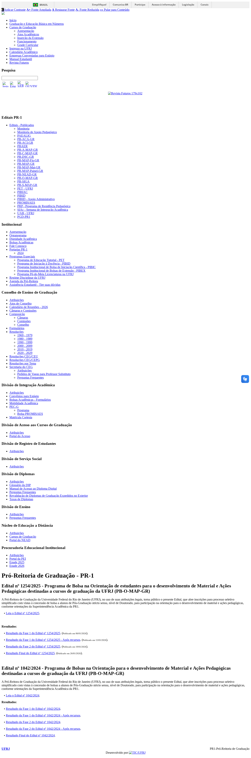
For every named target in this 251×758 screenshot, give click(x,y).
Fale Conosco (17, 246)
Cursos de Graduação (22, 27)
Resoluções (16, 331)
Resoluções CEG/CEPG (24, 360)
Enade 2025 (16, 562)
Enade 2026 (16, 565)
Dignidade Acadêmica (23, 239)
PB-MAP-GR (26, 164)
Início (12, 20)
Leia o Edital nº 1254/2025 (22, 613)
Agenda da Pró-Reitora (23, 281)
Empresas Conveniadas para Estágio (31, 55)
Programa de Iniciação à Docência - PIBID (43, 263)
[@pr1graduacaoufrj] (5, 84)
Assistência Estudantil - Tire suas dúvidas (34, 284)
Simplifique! (99, 4)
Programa (23, 410)
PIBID (21, 195)
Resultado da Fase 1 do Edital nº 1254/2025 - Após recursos (43, 639)
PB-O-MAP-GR (27, 178)
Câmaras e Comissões (22, 310)
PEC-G (14, 406)
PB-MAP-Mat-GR (28, 167)
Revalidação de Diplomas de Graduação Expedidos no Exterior (48, 495)
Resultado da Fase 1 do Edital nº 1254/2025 (33, 633)
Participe (140, 4)
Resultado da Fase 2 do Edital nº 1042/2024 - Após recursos (43, 728)
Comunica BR (120, 4)
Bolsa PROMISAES (30, 413)
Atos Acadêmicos (28, 34)
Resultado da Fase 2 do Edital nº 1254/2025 (33, 646)
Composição (17, 314)
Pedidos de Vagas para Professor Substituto (44, 374)
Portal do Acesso (19, 436)
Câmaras (22, 317)
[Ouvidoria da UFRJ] (31, 84)
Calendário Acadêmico (23, 52)
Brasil (44, 4)
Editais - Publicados (21, 125)
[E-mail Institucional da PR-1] (13, 84)
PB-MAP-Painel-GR (30, 171)
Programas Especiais (22, 256)
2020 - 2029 (24, 353)
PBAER (22, 146)
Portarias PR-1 (18, 249)
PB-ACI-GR (25, 142)
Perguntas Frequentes (30, 377)
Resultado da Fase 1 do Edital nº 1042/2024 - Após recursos (43, 715)
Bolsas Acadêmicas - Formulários (30, 399)
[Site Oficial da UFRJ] (20, 84)
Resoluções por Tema (22, 363)
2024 (20, 253)
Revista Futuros (19, 62)
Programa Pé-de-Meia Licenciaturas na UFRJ (45, 274)
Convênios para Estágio (24, 396)
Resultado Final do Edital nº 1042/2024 (30, 735)
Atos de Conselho (20, 303)
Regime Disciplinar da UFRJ (27, 277)
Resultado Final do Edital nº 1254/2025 (30, 653)
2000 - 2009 (24, 345)
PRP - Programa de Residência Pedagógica (43, 206)
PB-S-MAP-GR (27, 185)
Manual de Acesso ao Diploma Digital (33, 488)
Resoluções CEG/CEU (23, 356)
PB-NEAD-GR (27, 174)
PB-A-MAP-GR (27, 149)
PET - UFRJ (25, 188)
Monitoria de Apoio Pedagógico (37, 132)
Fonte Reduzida (87, 9)
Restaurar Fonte (63, 9)
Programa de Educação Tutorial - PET (41, 260)
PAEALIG (24, 135)
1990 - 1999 (24, 342)
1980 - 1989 (24, 338)
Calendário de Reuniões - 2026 (28, 307)
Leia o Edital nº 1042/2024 (22, 695)
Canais (204, 4)
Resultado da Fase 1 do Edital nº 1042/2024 (33, 708)
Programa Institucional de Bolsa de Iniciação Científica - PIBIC (56, 267)
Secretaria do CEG (21, 367)
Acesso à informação (164, 4)
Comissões (24, 321)
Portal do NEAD (19, 540)
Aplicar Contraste (14, 9)
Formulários (16, 328)
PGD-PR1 (23, 216)
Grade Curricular (27, 45)
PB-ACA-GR (26, 139)
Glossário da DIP (20, 485)
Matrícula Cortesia (20, 417)
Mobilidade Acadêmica (23, 403)
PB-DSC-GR (25, 156)
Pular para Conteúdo (114, 9)
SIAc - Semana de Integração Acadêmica (42, 209)
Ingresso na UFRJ (20, 48)
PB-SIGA (23, 181)
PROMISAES (26, 202)
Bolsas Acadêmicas (21, 242)
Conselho (23, 324)
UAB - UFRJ (25, 213)
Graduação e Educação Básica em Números (36, 23)
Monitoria (23, 128)
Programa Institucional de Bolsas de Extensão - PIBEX (51, 270)
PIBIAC (22, 192)
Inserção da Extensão (30, 38)
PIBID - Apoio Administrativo (36, 199)
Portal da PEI (17, 558)
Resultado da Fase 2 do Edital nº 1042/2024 (33, 722)
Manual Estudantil (20, 59)
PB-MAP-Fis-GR (28, 160)
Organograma (17, 235)
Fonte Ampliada (38, 9)
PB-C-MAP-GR (27, 153)
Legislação (188, 4)
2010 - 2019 (24, 349)
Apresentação (25, 31)
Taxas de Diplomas (21, 499)
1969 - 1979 (24, 335)
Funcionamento (26, 41)
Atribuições (16, 300)
